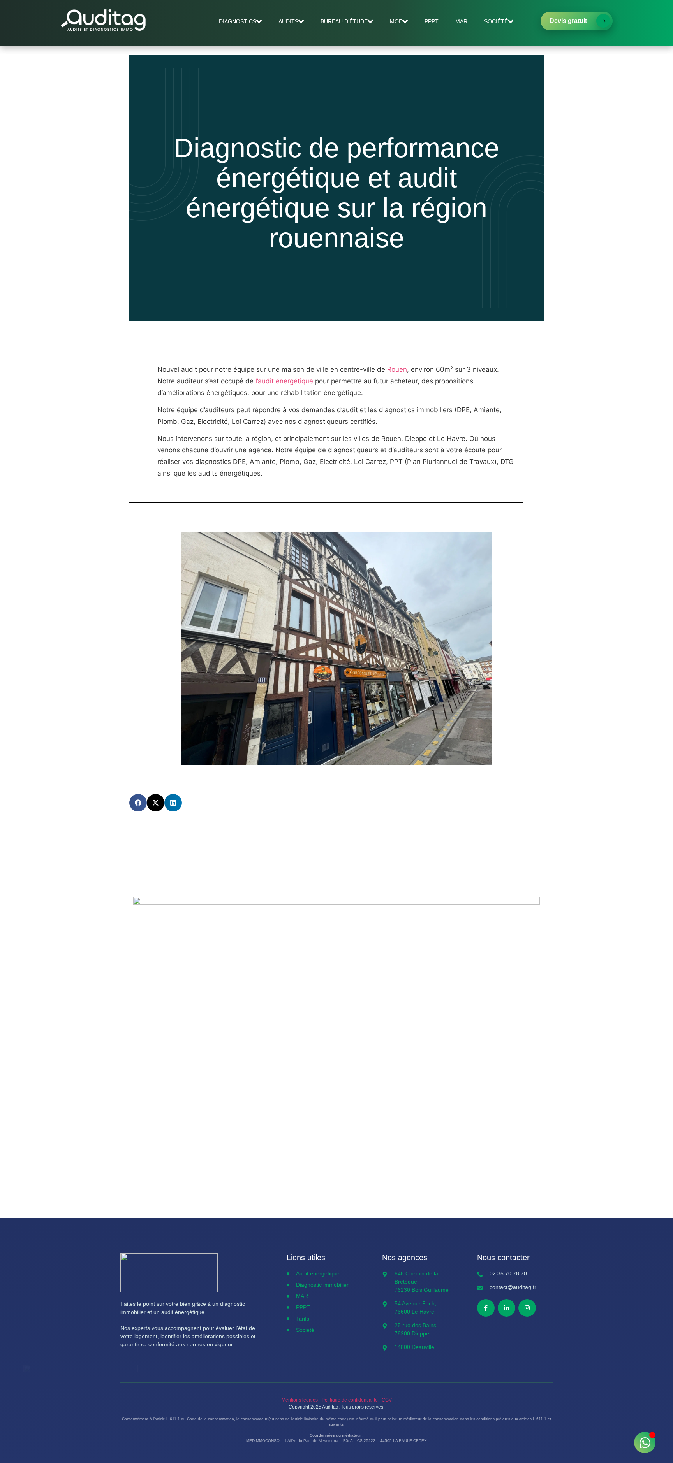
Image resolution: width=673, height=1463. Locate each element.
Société (496, 21)
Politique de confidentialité (350, 1400)
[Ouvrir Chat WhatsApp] (644, 1442)
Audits (288, 21)
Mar (461, 21)
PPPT (432, 21)
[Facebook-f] (486, 1308)
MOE (396, 21)
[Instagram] (527, 1308)
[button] (138, 802)
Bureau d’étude (344, 21)
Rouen (397, 369)
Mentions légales (300, 1400)
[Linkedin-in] (506, 1308)
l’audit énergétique (284, 381)
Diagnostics (237, 21)
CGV (387, 1400)
